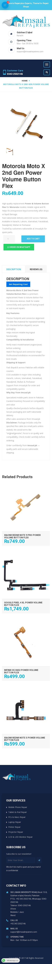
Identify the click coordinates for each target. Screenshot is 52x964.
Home (25, 80)
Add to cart (33, 239)
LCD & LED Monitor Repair (20, 837)
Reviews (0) (36, 269)
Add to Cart (26, 486)
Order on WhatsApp (19, 247)
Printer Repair (14, 827)
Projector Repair (15, 832)
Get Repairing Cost (18, 284)
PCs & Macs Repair (17, 817)
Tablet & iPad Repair (17, 812)
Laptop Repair (14, 822)
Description (13, 269)
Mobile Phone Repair (17, 807)
